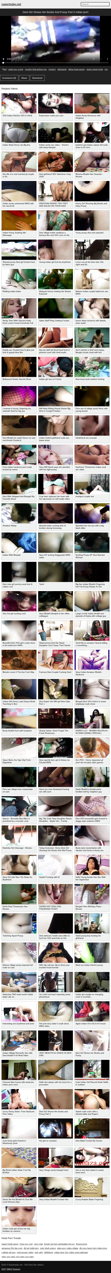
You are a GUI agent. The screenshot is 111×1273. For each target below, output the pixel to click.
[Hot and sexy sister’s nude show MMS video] (55, 1011)
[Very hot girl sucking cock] (19, 601)
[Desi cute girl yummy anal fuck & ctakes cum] (19, 572)
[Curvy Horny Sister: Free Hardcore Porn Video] (19, 1099)
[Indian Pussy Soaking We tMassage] (19, 220)
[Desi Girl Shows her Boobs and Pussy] (92, 1041)
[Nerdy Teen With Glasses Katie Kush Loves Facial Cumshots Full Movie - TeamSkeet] (19, 308)
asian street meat (95, 69)
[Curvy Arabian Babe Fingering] (92, 1187)
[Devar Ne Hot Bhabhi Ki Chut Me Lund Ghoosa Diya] (19, 1187)
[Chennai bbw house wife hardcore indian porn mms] (19, 1070)
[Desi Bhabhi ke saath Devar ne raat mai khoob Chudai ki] (19, 425)
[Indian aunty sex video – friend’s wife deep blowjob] (55, 132)
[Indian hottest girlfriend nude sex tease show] (55, 425)
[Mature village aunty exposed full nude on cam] (19, 953)
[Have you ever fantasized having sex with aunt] (55, 777)
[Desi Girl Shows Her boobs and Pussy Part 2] (55, 1099)
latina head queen (76, 69)
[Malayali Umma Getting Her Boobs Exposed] (55, 279)
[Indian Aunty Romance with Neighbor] (92, 103)
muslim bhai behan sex (36, 69)
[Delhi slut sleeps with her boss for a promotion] (55, 1070)
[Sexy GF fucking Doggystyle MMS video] (55, 543)
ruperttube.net (11, 4)
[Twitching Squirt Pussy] (19, 923)
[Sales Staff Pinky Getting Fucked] (55, 308)
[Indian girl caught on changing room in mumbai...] (92, 982)
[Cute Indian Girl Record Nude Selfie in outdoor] (92, 1070)
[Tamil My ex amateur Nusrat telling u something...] (92, 630)
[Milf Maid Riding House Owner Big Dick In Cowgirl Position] (55, 396)
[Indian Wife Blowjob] (19, 543)
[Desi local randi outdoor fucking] (92, 367)
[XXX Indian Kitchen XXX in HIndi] (19, 103)
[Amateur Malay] (19, 513)
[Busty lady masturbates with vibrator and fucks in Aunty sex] (92, 835)
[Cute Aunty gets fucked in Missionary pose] (19, 1128)
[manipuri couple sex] (92, 484)
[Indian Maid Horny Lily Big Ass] (19, 132)
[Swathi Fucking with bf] (55, 865)
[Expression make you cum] (55, 103)
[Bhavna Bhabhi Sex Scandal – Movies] (92, 162)
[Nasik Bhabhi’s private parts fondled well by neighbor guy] (92, 777)
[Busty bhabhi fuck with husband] (19, 718)
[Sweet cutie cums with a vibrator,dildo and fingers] (92, 1099)
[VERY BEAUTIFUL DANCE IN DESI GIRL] (55, 1041)
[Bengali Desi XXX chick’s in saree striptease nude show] (92, 689)
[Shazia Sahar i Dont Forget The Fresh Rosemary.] (55, 718)
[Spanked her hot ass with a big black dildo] (92, 513)
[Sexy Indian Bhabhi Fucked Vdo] (55, 1187)
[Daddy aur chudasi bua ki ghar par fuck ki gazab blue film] (19, 338)
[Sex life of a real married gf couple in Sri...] (19, 162)
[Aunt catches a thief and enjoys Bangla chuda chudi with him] (92, 338)
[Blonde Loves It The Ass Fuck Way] (19, 660)
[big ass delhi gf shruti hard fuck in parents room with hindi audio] (55, 338)
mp (106, 69)
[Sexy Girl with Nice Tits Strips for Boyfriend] (19, 865)
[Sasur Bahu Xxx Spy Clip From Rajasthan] (19, 748)
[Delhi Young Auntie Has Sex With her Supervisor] (92, 865)
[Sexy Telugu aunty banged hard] (55, 1158)
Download (37, 78)
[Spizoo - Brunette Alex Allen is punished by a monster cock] (19, 806)
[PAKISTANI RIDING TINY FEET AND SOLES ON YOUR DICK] (55, 191)
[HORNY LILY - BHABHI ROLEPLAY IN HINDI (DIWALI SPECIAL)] (92, 718)
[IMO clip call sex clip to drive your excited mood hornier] (55, 953)
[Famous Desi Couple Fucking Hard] (55, 660)
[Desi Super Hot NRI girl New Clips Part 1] (55, 689)
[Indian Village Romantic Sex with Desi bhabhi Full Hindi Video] (19, 1041)
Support (16, 1269)
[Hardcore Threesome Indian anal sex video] (92, 455)
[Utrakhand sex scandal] (92, 425)
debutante (62, 69)
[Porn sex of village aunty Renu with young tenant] (92, 396)
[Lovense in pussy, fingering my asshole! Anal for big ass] (19, 396)
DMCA (9, 1269)
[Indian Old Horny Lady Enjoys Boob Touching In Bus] (19, 689)
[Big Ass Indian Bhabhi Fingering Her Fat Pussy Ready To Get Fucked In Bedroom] (92, 572)
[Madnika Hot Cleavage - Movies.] (19, 835)
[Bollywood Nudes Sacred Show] (19, 367)
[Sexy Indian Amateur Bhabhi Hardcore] (92, 660)
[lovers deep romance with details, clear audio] (92, 308)
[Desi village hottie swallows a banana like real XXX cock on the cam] (55, 220)
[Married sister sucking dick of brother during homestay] (55, 513)
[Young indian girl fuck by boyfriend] (55, 250)
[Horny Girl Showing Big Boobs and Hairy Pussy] (92, 191)
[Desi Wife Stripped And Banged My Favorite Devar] (19, 484)
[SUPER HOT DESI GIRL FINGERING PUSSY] (55, 894)
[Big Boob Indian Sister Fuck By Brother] (19, 1158)
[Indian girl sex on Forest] (55, 367)
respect (52, 69)
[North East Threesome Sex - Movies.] (19, 894)
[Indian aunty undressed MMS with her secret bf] (19, 191)
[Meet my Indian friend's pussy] (92, 953)
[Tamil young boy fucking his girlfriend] (92, 923)
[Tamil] (55, 572)
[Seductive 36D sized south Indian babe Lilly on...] (19, 982)
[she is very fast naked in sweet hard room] (92, 1158)
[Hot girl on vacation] (55, 1128)
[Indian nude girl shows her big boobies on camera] (19, 1216)
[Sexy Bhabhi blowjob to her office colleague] (55, 601)
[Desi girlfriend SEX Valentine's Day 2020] (55, 162)
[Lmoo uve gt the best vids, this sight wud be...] (92, 250)
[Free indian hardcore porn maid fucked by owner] (19, 455)
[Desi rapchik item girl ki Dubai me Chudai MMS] (55, 748)
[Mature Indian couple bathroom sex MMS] (92, 279)
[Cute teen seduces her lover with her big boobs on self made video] (55, 484)
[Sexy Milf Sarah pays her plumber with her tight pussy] (55, 455)
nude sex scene (15, 69)
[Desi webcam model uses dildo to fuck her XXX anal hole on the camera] (55, 923)
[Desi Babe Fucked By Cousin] (92, 1128)
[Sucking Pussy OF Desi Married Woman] (92, 543)
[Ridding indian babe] (19, 279)
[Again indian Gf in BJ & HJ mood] (92, 1011)
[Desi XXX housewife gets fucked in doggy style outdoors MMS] (92, 806)
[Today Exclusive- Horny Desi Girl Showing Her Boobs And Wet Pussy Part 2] (55, 835)
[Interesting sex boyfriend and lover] (19, 1011)
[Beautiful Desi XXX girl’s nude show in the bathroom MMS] (19, 630)
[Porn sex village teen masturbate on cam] (19, 777)
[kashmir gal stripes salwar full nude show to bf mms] (92, 132)
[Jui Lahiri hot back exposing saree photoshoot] (55, 982)
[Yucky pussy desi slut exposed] (92, 220)
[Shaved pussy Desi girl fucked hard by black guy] (19, 250)
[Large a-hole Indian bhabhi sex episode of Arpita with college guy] (92, 601)
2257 (3, 1269)
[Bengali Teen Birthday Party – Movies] (92, 894)
